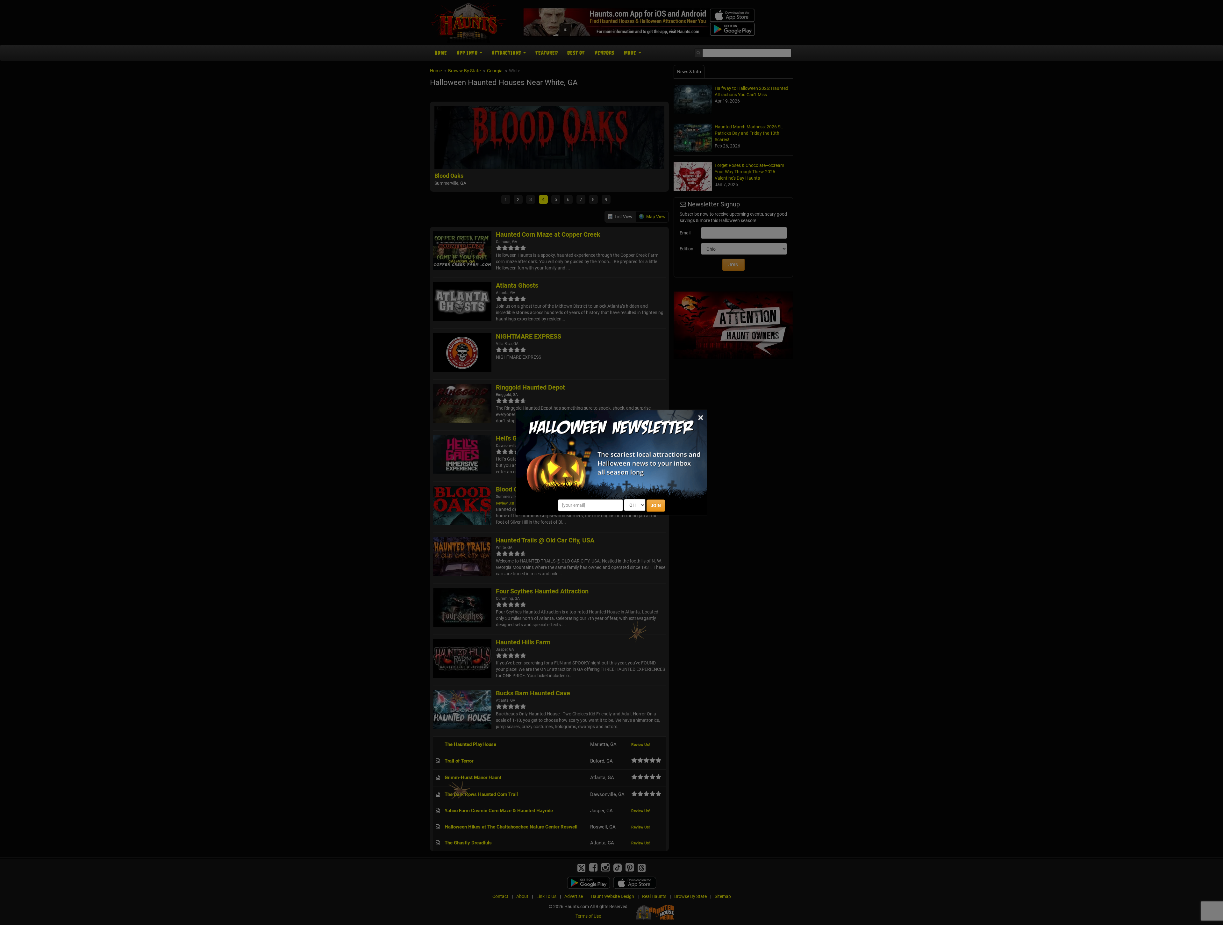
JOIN (656, 505)
